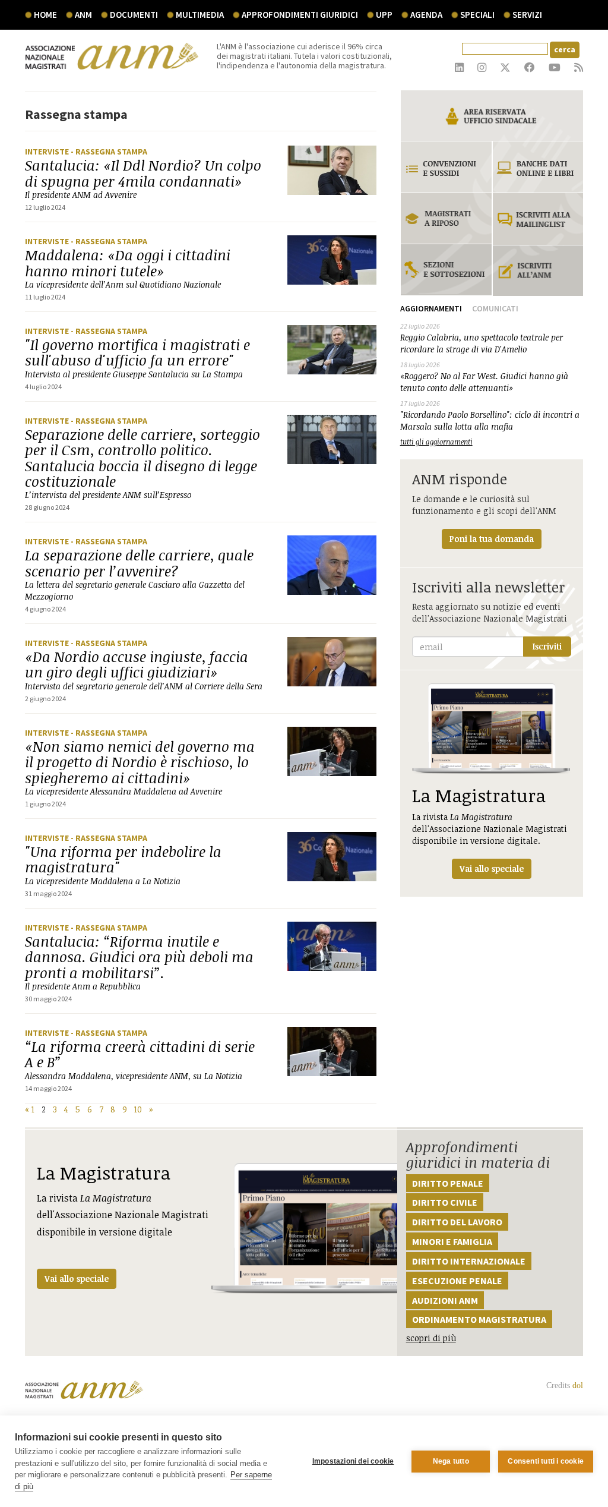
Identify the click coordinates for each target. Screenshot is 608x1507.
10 (138, 1109)
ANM (83, 14)
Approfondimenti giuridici (300, 14)
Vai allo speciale (77, 1278)
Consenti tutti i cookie (546, 1461)
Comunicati (495, 308)
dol (577, 1385)
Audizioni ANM (445, 1300)
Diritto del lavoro (457, 1222)
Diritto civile (444, 1202)
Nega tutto (451, 1461)
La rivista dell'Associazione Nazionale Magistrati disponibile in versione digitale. (489, 828)
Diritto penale (447, 1183)
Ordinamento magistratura (479, 1319)
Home (45, 14)
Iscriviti (547, 646)
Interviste (48, 151)
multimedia (200, 14)
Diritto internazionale (468, 1261)
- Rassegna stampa (109, 151)
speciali (477, 14)
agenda (426, 14)
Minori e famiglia (452, 1241)
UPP (384, 14)
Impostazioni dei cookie (353, 1461)
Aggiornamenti (431, 308)
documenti (134, 14)
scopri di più (431, 1338)
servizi (527, 14)
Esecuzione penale (457, 1281)
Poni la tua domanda (491, 538)
